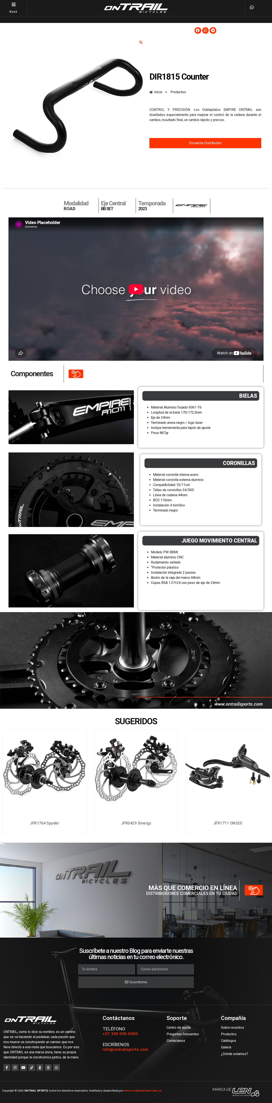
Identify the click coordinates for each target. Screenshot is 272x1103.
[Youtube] (23, 1067)
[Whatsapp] (56, 1067)
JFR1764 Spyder (44, 823)
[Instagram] (15, 1067)
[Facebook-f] (6, 1067)
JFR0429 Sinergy (136, 823)
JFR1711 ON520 (227, 823)
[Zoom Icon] (141, 42)
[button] (197, 30)
